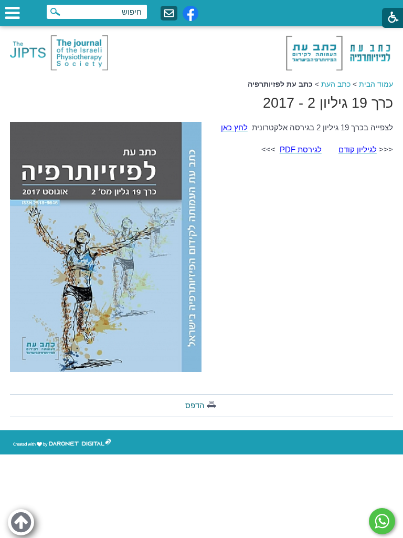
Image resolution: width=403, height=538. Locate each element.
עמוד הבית (376, 84)
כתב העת (336, 84)
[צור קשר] (169, 13)
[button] (21, 522)
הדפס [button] (195, 405)
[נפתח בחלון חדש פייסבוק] (190, 13)
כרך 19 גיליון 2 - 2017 (328, 103)
